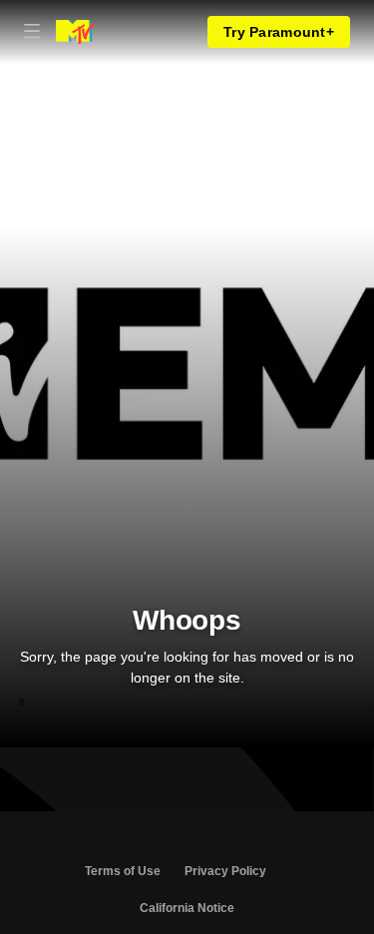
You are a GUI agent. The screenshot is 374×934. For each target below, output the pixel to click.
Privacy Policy (225, 871)
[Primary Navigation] (32, 32)
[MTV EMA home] (75, 32)
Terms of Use (123, 871)
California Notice (187, 908)
